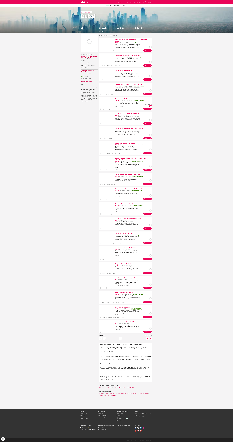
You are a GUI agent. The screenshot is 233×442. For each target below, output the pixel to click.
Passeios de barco (134, 393)
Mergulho (113, 395)
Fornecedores (119, 413)
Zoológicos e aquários (104, 395)
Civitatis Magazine (102, 415)
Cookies (151, 440)
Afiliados (118, 415)
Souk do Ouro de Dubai (128, 387)
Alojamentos (119, 420)
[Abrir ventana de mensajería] (3, 439)
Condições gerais (130, 440)
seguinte (147, 338)
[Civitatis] (84, 2)
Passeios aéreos (144, 393)
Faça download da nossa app (106, 425)
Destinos (100, 413)
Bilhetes (101, 393)
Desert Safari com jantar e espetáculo (87, 71)
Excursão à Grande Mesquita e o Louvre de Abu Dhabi (89, 57)
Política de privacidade (144, 440)
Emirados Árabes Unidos (86, 12)
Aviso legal (136, 440)
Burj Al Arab (109, 387)
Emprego (118, 422)
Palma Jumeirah (117, 387)
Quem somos (83, 413)
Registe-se (148, 2)
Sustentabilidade (84, 417)
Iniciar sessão (140, 2)
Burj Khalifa (102, 387)
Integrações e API (120, 418)
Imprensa (82, 415)
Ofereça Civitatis (84, 418)
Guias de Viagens (102, 417)
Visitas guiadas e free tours (122, 393)
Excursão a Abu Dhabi (86, 81)
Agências (118, 417)
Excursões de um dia (109, 393)
